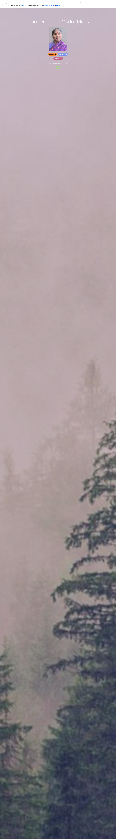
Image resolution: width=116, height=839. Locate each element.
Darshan (51, 54)
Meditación (62, 54)
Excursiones (52, 5)
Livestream (57, 58)
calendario (45, 5)
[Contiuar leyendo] (58, 67)
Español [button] (98, 2)
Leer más (24, 5)
